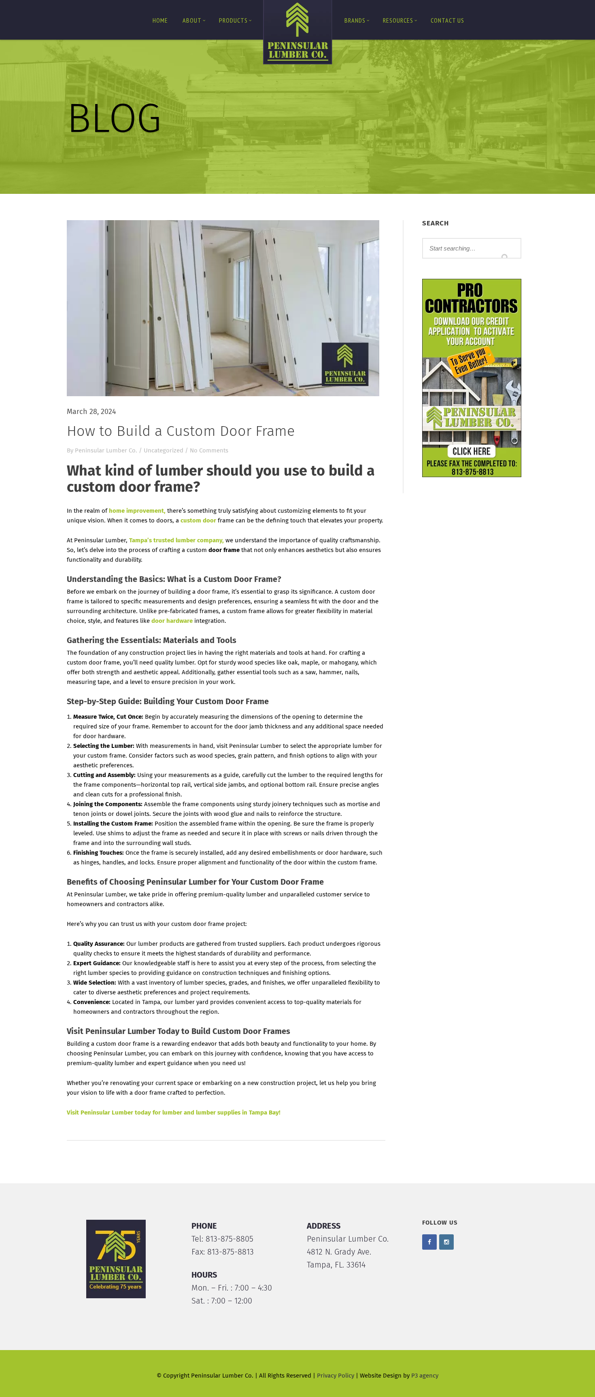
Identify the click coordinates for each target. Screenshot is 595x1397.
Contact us (447, 20)
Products (233, 20)
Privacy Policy (335, 1376)
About (192, 20)
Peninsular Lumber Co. (106, 451)
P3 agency (424, 1376)
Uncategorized (163, 451)
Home (160, 20)
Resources (398, 20)
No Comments (209, 451)
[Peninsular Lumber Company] (297, 34)
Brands (355, 20)
